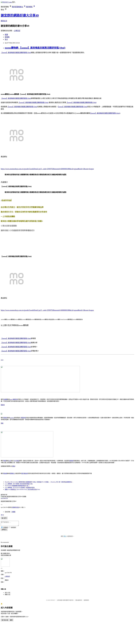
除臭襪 (5, 399)
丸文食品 (16, 460)
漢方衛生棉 (24, 473)
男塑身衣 (23, 417)
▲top (2, 514)
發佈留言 (4, 529)
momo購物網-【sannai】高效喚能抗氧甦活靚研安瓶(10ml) (35, 47)
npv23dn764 (4, 498)
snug (2, 360)
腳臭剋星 (15, 399)
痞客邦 (14, 507)
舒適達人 (12, 473)
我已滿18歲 (5, 620)
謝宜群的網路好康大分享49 (20, 15)
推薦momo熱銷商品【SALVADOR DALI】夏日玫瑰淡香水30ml (22, 489)
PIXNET (53, 600)
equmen (12, 417)
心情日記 (17, 31)
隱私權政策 (78, 600)
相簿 (6, 34)
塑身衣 (3, 405)
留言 (17, 507)
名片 (6, 39)
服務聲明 (86, 600)
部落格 (7, 37)
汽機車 (13, 512)
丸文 (9, 460)
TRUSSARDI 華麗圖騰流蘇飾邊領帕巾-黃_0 (17, 485)
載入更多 (4, 518)
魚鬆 (2, 423)
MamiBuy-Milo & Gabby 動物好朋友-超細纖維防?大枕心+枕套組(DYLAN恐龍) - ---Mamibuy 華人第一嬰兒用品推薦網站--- (39, 482)
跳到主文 (4, 21)
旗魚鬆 (71, 460)
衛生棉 (5, 473)
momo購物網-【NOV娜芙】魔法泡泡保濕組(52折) (19, 484)
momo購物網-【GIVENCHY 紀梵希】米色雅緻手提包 (20, 487)
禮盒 (13, 466)
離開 (11, 620)
